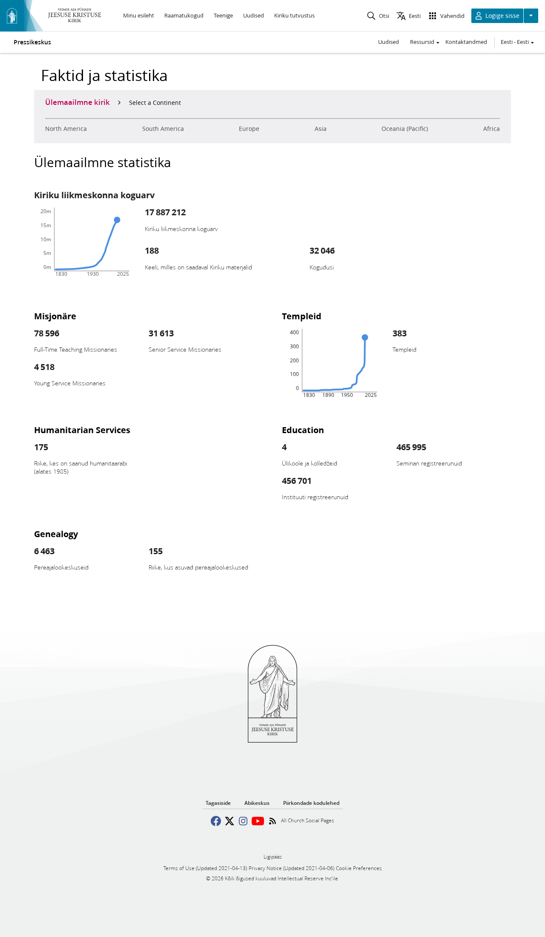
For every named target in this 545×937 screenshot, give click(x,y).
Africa (491, 128)
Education (303, 430)
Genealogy (56, 534)
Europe (249, 128)
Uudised (388, 42)
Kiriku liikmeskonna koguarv (94, 195)
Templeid (301, 316)
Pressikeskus (32, 42)
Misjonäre (55, 316)
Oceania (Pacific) (405, 128)
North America (66, 128)
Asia (321, 128)
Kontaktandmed (466, 42)
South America (163, 128)
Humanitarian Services (82, 430)
